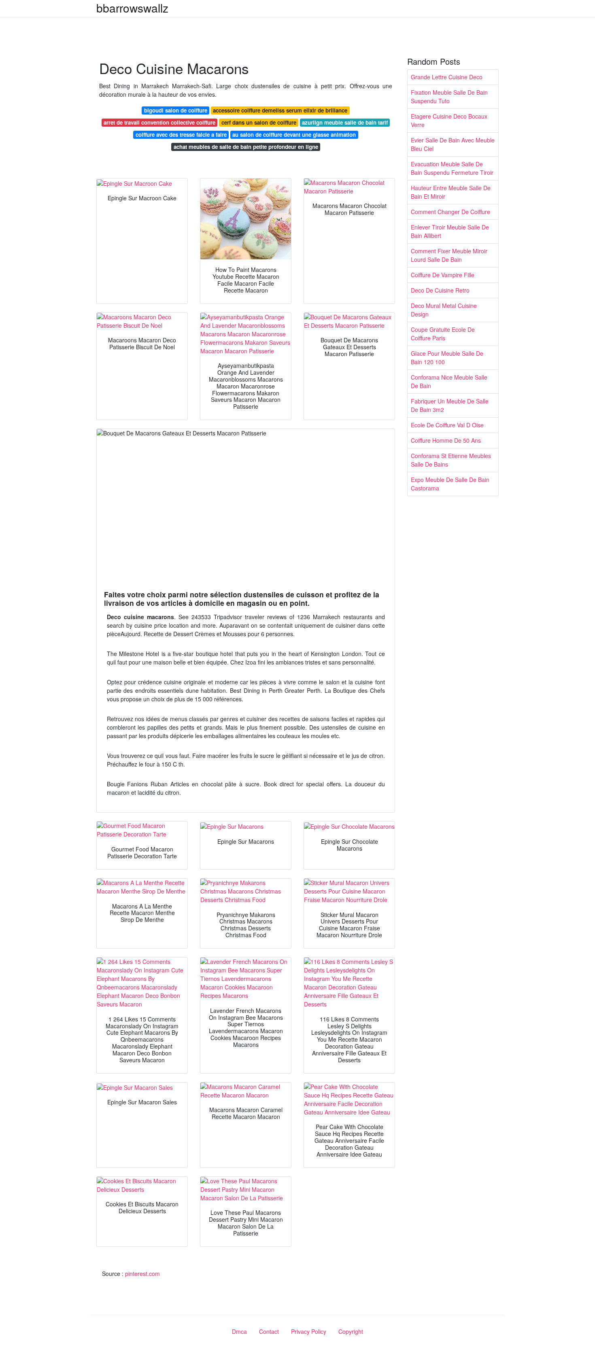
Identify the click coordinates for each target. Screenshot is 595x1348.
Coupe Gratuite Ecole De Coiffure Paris (443, 333)
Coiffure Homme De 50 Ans (446, 440)
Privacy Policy (308, 1331)
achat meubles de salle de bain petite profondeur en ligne (246, 147)
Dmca (239, 1331)
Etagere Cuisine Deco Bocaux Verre (449, 120)
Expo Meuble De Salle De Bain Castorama (450, 484)
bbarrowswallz (132, 8)
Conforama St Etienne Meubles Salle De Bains (451, 460)
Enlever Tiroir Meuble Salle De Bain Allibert (450, 231)
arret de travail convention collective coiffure (159, 122)
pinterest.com (142, 1273)
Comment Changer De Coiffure (450, 212)
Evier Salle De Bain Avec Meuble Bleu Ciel (453, 144)
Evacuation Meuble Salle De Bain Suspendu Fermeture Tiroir (452, 168)
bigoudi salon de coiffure (175, 110)
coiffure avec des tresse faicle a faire (181, 134)
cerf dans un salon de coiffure (258, 122)
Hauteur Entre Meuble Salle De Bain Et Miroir (451, 192)
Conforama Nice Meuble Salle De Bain (449, 381)
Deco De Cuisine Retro (440, 290)
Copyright (350, 1331)
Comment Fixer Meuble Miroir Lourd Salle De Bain (449, 255)
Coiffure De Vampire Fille (442, 275)
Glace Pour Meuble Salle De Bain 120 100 (447, 357)
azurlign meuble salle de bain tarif (345, 122)
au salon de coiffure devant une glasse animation (294, 134)
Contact (269, 1331)
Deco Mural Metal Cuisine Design (444, 309)
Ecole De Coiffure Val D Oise (447, 425)
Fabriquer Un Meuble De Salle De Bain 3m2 (450, 405)
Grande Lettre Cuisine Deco (446, 77)
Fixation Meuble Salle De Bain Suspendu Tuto (449, 96)
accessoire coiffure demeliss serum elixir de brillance (280, 110)
